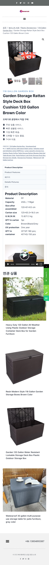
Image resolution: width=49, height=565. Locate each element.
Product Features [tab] (12, 172)
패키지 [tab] (7, 177)
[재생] (8, 264)
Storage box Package (24, 158)
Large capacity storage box (34, 151)
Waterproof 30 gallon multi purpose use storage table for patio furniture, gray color (23, 519)
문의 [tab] (6, 187)
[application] (24, 256)
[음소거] (37, 264)
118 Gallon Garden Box (18, 91)
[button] (25, 19)
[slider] (22, 264)
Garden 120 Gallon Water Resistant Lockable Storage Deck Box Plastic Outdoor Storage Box (23, 455)
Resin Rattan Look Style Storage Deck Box (30, 155)
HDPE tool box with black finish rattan (20, 148)
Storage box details (10, 158)
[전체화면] (41, 264)
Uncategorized (31, 146)
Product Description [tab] (14, 167)
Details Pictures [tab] (12, 182)
